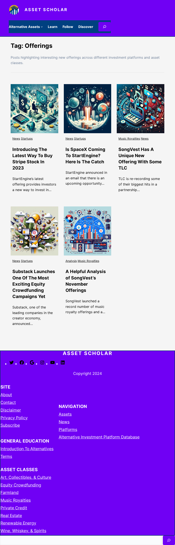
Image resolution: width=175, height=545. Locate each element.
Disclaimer (10, 410)
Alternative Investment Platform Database (99, 437)
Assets (65, 414)
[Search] (104, 26)
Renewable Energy (18, 523)
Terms (6, 456)
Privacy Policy (14, 417)
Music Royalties (129, 138)
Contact (8, 402)
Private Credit (13, 507)
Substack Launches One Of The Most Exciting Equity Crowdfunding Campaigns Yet (33, 284)
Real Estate (11, 515)
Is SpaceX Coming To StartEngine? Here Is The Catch (85, 155)
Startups (27, 138)
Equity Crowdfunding (20, 485)
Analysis (71, 261)
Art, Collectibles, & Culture (25, 477)
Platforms (68, 429)
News (16, 138)
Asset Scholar (46, 9)
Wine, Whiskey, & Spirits (23, 530)
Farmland (9, 492)
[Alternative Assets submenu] (42, 27)
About (6, 394)
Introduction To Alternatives (27, 448)
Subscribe (10, 425)
